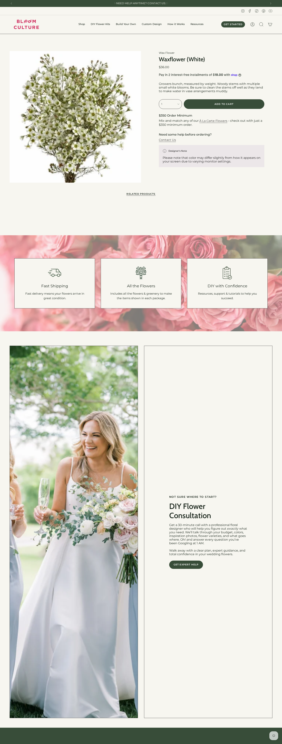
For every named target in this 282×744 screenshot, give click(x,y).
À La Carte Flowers (213, 121)
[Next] (270, 3)
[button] (82, 24)
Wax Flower (167, 53)
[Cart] (270, 24)
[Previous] (11, 3)
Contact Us (167, 140)
